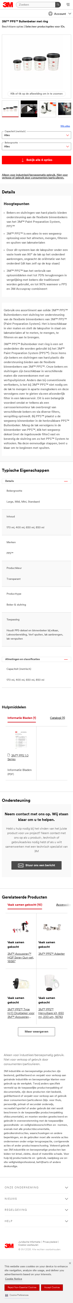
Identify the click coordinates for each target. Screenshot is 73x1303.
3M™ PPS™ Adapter (51, 953)
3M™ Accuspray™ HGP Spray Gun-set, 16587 (20, 957)
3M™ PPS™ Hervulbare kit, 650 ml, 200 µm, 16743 (51, 1013)
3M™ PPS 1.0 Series (17, 757)
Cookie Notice (13, 1279)
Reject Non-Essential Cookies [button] (22, 1287)
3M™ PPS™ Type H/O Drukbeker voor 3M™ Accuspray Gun (20, 1013)
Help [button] (9, 1221)
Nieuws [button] (11, 1199)
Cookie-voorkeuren (28, 1245)
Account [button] (60, 14)
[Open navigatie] (68, 4)
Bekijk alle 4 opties (39, 160)
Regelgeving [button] (16, 1210)
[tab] (21, 718)
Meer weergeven (36, 1031)
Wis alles (65, 126)
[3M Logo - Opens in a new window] (8, 5)
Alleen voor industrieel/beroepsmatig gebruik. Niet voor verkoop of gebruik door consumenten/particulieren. (35, 176)
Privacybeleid (50, 1242)
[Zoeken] (58, 5)
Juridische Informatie (29, 1242)
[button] (16, 1295)
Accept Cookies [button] (52, 1287)
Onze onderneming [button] (22, 1187)
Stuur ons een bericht (40, 865)
